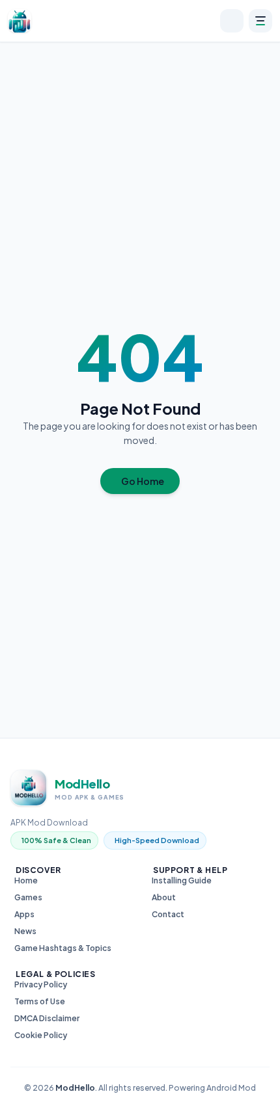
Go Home (142, 481)
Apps (24, 914)
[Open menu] (260, 21)
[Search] (232, 21)
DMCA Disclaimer (46, 1018)
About (164, 897)
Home (26, 880)
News (25, 931)
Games (28, 897)
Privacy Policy (40, 984)
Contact (168, 914)
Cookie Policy (40, 1035)
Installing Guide (182, 880)
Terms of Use (39, 1001)
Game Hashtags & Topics (62, 948)
